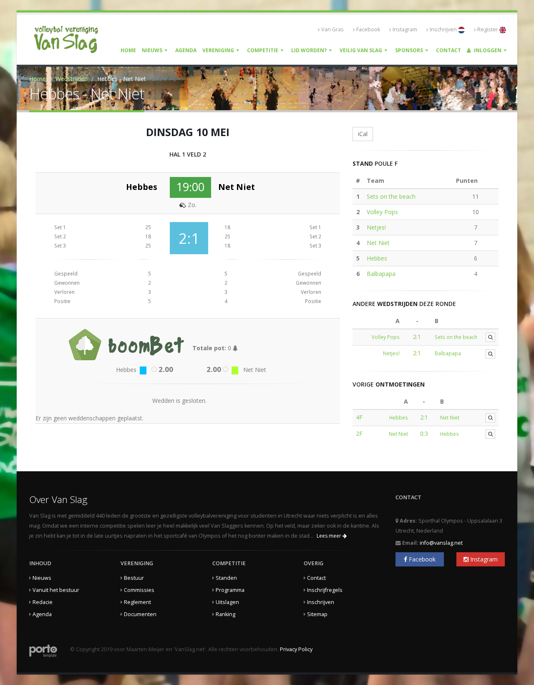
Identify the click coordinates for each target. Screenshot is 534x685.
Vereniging (218, 50)
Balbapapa (381, 274)
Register (488, 29)
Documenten (140, 614)
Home (128, 50)
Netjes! (376, 227)
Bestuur (134, 577)
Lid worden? (309, 50)
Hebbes (377, 258)
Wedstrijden (71, 79)
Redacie (43, 602)
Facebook (368, 29)
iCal (363, 134)
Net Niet (378, 243)
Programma (230, 590)
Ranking (225, 614)
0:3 (424, 433)
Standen (226, 577)
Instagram (405, 29)
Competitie (262, 50)
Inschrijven (444, 29)
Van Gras (332, 29)
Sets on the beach (391, 196)
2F (359, 433)
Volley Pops (382, 212)
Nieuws (152, 50)
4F (359, 417)
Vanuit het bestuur (56, 590)
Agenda (185, 50)
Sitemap (317, 614)
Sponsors (409, 50)
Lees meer (330, 535)
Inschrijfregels (325, 590)
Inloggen (487, 50)
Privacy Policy (296, 649)
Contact (448, 50)
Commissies (139, 590)
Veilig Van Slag (361, 50)
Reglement (137, 602)
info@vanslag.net (441, 542)
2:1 (417, 337)
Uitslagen (227, 602)
